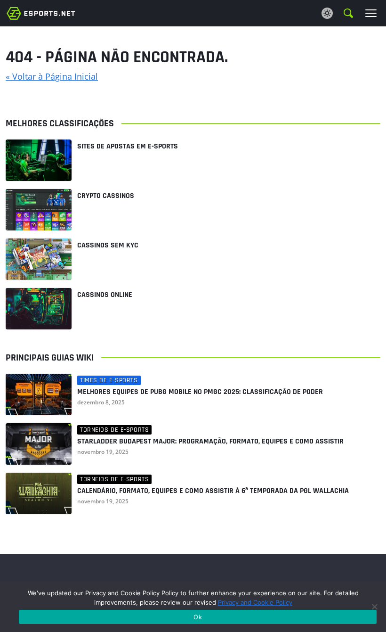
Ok (197, 617)
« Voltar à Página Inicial (52, 76)
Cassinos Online (104, 295)
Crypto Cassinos (105, 196)
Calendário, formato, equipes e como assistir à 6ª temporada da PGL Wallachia (213, 491)
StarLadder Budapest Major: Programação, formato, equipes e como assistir (210, 441)
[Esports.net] (41, 13)
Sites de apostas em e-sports (127, 146)
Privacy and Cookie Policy (255, 602)
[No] (374, 606)
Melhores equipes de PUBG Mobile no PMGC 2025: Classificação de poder (200, 392)
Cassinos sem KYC (107, 245)
